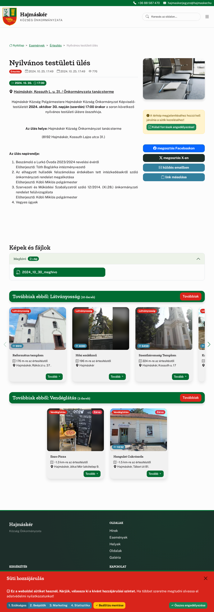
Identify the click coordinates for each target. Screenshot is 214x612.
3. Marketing (59, 605)
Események (37, 45)
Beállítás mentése (111, 605)
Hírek (114, 531)
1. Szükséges (17, 605)
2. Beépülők (38, 605)
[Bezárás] (205, 578)
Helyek (115, 544)
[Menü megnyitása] (206, 16)
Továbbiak (191, 296)
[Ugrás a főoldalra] (10, 17)
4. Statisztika (80, 605)
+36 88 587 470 (149, 3)
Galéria (115, 557)
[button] (209, 344)
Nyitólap (18, 45)
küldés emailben (175, 167)
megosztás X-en (176, 158)
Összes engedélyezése (189, 605)
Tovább (53, 376)
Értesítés (56, 45)
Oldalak (116, 551)
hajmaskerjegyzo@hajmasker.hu (189, 3)
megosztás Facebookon (176, 148)
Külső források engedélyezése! (172, 127)
